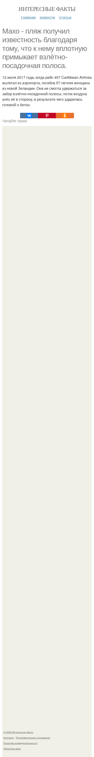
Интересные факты (46, 9)
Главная (28, 17)
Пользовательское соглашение (33, 737)
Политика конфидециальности (20, 743)
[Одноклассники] (65, 115)
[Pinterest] (47, 115)
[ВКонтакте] (29, 115)
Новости (47, 17)
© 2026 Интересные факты (18, 732)
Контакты (8, 737)
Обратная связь (12, 748)
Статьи (65, 17)
